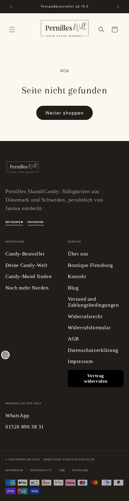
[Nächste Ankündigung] (117, 6)
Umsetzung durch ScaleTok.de (68, 459)
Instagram (14, 222)
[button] (12, 29)
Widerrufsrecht (85, 316)
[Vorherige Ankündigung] (11, 6)
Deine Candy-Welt (26, 265)
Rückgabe (80, 470)
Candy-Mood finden (28, 276)
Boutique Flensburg (90, 265)
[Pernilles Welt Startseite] (22, 168)
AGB (73, 339)
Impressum (80, 361)
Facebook (36, 222)
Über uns (78, 254)
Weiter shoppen (64, 113)
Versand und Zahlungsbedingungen (93, 302)
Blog (73, 288)
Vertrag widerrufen (95, 378)
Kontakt (77, 276)
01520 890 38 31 (24, 427)
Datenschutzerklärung (93, 350)
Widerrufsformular (89, 327)
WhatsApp (17, 415)
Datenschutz (41, 470)
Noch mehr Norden (27, 288)
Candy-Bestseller (25, 254)
